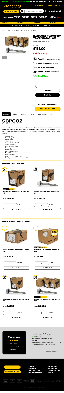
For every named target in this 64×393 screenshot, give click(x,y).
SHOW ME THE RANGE (12, 367)
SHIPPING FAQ (52, 368)
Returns (23, 114)
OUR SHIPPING (52, 366)
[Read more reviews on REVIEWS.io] (14, 349)
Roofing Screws (15, 30)
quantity (20, 204)
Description (6, 114)
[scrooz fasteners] (12, 6)
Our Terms (23, 387)
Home (3, 30)
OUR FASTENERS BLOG (35, 372)
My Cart (58, 5)
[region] (44, 343)
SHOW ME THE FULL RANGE (11, 11)
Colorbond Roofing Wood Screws (28, 30)
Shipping (15, 114)
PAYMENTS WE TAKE (54, 370)
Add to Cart (17, 210)
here (51, 76)
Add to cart (48, 90)
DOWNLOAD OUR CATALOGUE (12, 371)
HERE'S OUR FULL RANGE (47, 108)
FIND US (50, 372)
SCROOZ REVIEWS (34, 370)
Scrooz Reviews (42, 114)
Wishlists (49, 5)
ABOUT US (31, 366)
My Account (39, 5)
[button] (28, 343)
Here (60, 1)
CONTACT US (32, 368)
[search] (23, 11)
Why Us (32, 114)
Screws (8, 30)
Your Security (41, 387)
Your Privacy (32, 387)
